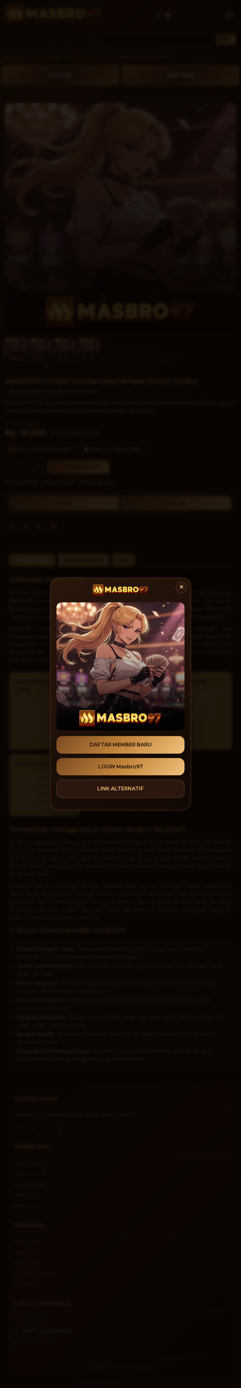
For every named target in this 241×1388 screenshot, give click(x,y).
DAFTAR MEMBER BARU (121, 745)
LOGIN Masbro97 (120, 767)
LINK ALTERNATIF (120, 789)
